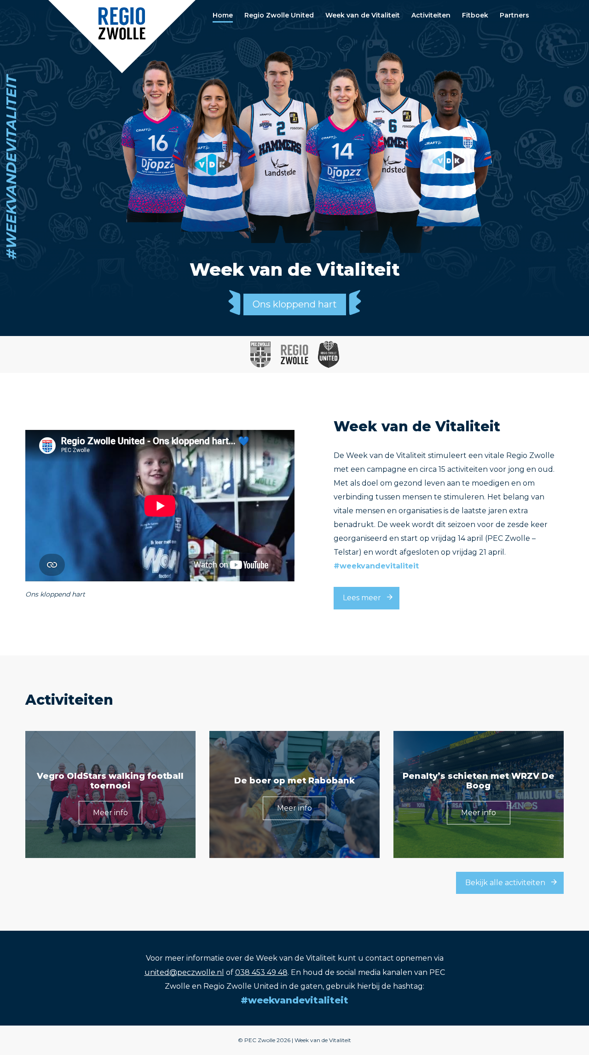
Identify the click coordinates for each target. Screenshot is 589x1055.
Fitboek (475, 15)
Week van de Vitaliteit (362, 15)
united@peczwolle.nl (184, 972)
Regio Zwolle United (279, 15)
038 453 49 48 (261, 972)
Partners (514, 15)
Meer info (110, 813)
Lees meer (362, 597)
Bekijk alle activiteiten (505, 882)
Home (223, 15)
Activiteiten (430, 15)
